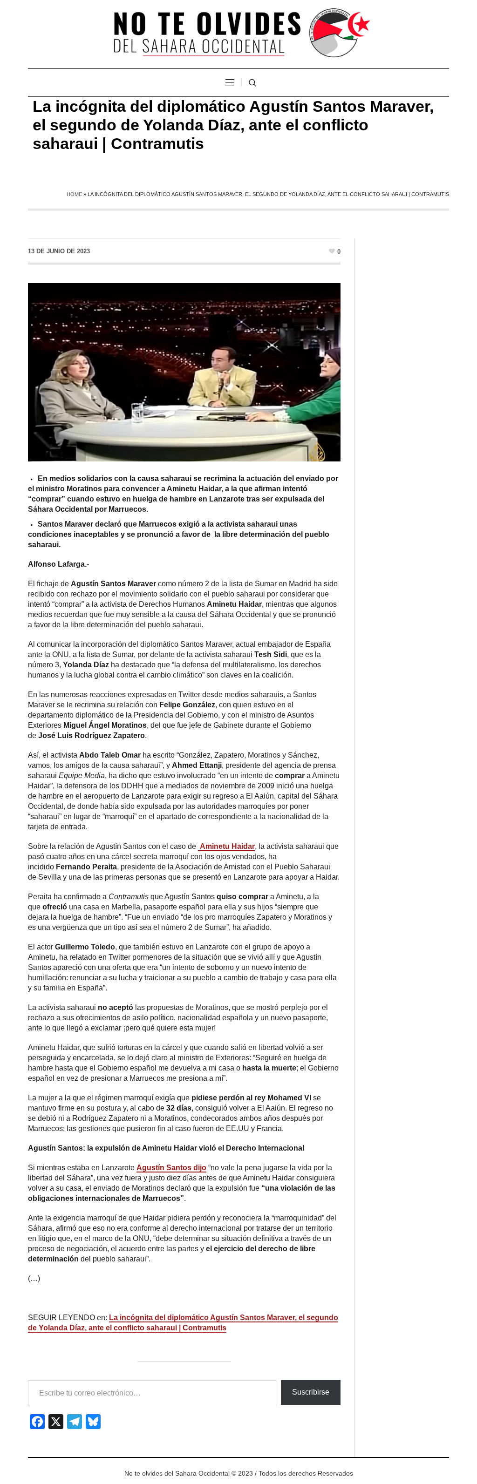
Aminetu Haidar (226, 846)
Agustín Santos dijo (171, 1168)
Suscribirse (310, 1392)
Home (74, 194)
